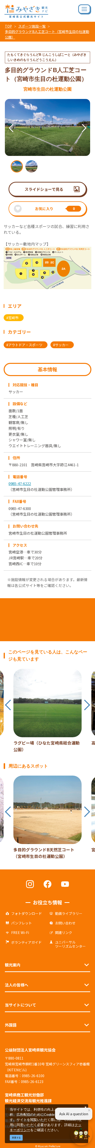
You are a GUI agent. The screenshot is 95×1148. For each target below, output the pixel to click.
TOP (8, 26)
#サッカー (61, 344)
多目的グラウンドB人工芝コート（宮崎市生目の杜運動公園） (47, 34)
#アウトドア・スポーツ (24, 344)
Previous (5, 122)
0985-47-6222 (20, 483)
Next (78, 122)
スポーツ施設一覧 (32, 26)
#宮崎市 (12, 317)
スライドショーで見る (44, 189)
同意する (16, 1137)
